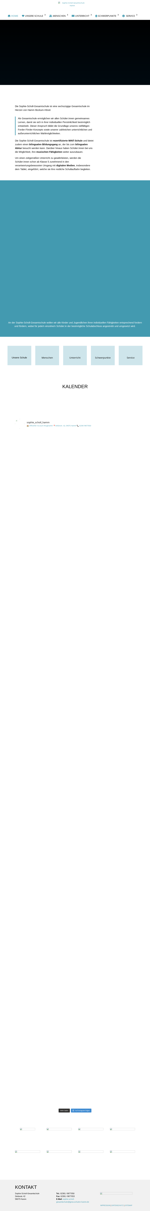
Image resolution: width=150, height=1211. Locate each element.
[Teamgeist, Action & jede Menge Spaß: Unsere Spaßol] (34, 987)
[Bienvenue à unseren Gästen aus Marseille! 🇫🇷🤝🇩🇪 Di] (75, 785)
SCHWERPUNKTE (107, 15)
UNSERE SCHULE (34, 15)
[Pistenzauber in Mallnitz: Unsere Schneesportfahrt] (115, 906)
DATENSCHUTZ (118, 1205)
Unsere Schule (75, 61)
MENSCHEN (59, 15)
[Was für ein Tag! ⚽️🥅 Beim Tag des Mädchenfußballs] (115, 788)
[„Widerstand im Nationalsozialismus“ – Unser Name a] (34, 904)
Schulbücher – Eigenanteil (113, 124)
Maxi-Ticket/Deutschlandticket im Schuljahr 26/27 (115, 107)
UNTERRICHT (82, 15)
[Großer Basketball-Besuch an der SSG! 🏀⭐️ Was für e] (75, 977)
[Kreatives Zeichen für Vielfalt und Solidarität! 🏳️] (34, 1061)
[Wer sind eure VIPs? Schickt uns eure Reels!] (75, 685)
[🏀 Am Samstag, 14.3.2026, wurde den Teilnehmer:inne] (75, 897)
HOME (14, 15)
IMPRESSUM (105, 1205)
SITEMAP (128, 1205)
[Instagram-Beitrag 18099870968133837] (75, 567)
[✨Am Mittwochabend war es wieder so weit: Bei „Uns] (115, 591)
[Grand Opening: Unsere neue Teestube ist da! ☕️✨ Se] (115, 724)
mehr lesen (101, 134)
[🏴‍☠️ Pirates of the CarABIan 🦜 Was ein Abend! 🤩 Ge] (34, 624)
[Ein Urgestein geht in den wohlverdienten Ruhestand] (34, 466)
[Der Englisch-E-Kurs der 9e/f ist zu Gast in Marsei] (34, 701)
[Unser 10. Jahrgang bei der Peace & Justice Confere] (34, 816)
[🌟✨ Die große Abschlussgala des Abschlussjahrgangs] (115, 498)
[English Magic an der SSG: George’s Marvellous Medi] (115, 981)
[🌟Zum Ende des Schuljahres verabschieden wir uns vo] (75, 498)
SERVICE (130, 15)
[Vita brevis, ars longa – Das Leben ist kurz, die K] (75, 1068)
